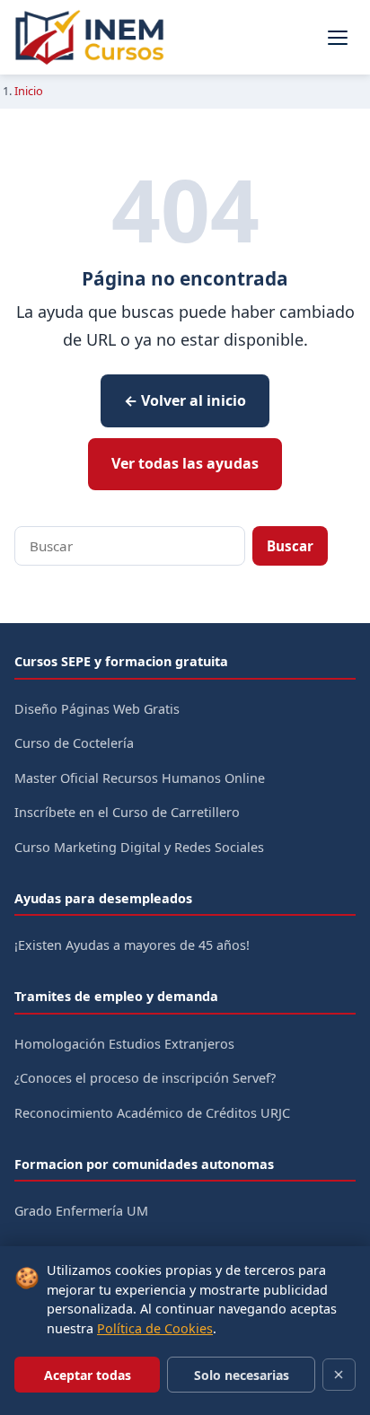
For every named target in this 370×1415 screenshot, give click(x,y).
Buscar (290, 546)
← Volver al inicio (185, 400)
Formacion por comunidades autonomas (144, 1164)
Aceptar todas (87, 1375)
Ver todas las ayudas (185, 463)
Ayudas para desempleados (103, 898)
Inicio (28, 91)
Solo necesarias (241, 1375)
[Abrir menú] (338, 38)
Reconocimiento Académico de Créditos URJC (152, 1112)
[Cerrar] (339, 1374)
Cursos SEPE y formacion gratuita (121, 661)
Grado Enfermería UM (81, 1210)
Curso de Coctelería (74, 742)
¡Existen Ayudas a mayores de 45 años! (132, 945)
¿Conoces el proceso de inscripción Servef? (145, 1077)
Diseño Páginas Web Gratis (97, 708)
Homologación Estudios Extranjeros (124, 1043)
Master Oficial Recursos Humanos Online (139, 778)
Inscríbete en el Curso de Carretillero (127, 812)
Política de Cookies (155, 1328)
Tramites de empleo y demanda (116, 996)
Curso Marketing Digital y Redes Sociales (139, 847)
